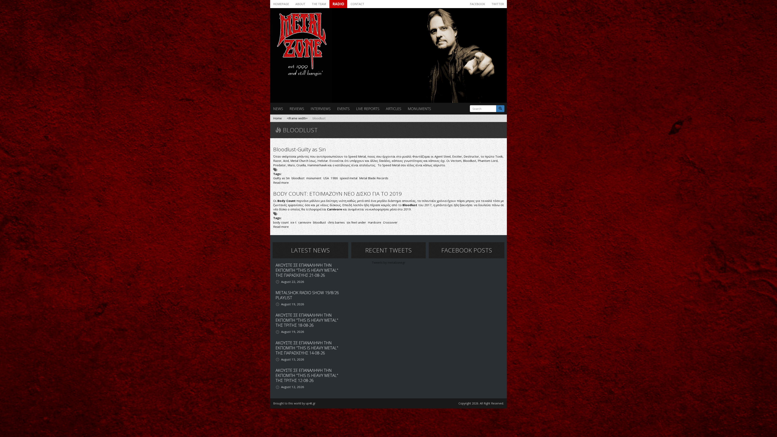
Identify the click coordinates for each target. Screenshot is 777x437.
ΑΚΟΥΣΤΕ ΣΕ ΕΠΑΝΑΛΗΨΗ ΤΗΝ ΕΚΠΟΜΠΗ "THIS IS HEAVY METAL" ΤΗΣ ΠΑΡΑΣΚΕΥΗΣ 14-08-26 (307, 348)
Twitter (497, 4)
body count (281, 222)
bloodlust (298, 178)
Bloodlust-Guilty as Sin (299, 149)
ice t (293, 222)
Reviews (297, 108)
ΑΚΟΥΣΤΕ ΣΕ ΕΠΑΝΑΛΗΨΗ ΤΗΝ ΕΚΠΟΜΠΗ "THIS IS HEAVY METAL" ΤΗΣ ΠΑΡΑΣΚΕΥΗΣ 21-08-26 (307, 270)
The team (319, 4)
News (278, 108)
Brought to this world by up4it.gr (294, 403)
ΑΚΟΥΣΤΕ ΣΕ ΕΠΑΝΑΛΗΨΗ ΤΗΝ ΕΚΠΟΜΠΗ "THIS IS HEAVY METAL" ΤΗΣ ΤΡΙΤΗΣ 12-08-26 (307, 375)
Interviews (321, 108)
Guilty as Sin (281, 178)
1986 (334, 178)
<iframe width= (297, 118)
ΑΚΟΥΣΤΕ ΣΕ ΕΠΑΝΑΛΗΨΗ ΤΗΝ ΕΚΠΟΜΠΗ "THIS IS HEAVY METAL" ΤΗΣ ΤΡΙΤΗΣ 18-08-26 (307, 320)
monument (313, 178)
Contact (357, 4)
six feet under (356, 222)
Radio (338, 3)
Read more (281, 182)
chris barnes (336, 222)
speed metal (348, 178)
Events (343, 108)
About (300, 4)
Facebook (477, 4)
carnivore (304, 222)
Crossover (390, 222)
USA (326, 178)
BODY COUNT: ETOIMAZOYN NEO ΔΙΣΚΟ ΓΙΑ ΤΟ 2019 (337, 193)
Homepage (281, 4)
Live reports (367, 108)
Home (277, 118)
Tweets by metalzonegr (388, 262)
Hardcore (374, 222)
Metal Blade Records (373, 178)
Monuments (419, 108)
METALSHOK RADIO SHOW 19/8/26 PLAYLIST (307, 295)
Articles (393, 108)
